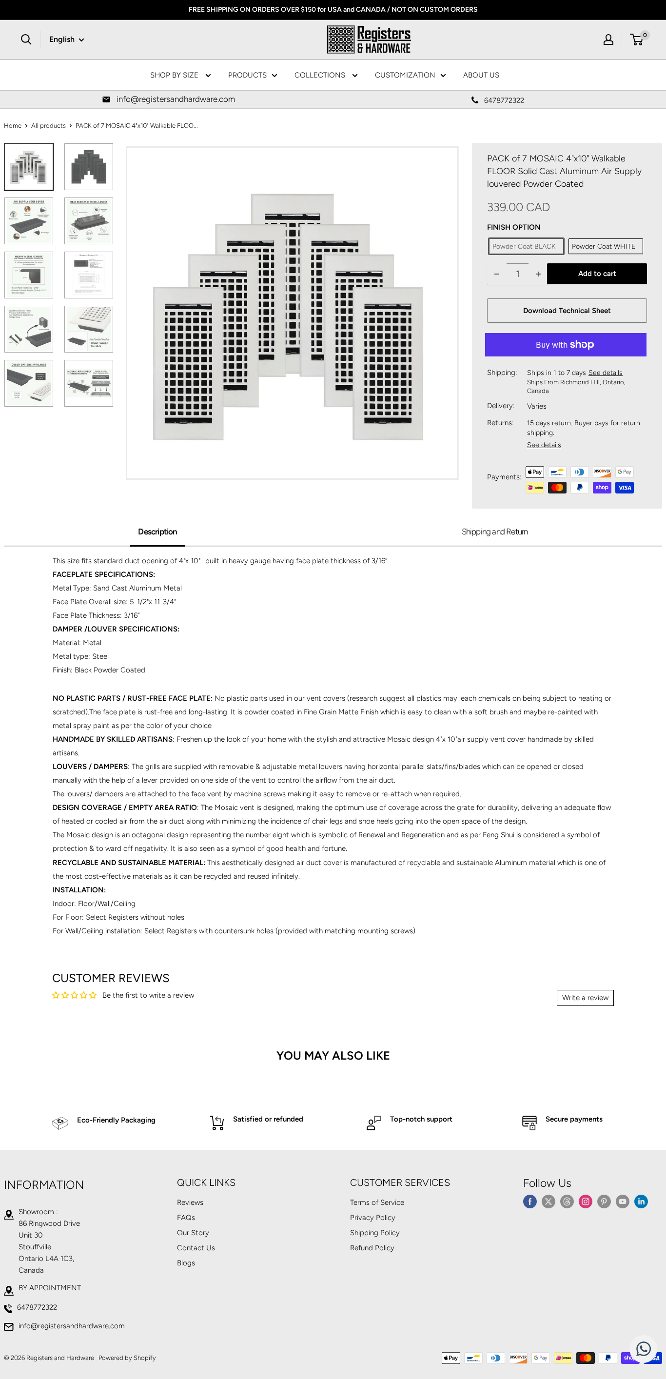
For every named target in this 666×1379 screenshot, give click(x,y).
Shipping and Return (495, 531)
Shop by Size (175, 75)
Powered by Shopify (127, 1357)
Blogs (186, 1263)
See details (605, 373)
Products (247, 75)
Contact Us (196, 1247)
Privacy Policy (372, 1217)
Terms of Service (377, 1202)
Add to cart (597, 273)
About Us (481, 75)
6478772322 (37, 1307)
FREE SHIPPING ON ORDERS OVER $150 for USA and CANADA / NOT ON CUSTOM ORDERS (333, 9)
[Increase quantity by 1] (538, 273)
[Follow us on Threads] (567, 1201)
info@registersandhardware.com (72, 1325)
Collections (320, 75)
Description (157, 531)
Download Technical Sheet (567, 310)
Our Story (193, 1232)
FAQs (186, 1217)
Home (12, 125)
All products (48, 125)
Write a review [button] (585, 997)
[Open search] (26, 39)
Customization (405, 75)
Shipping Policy (375, 1232)
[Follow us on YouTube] (622, 1201)
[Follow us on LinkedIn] (641, 1201)
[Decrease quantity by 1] (497, 273)
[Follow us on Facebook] (530, 1201)
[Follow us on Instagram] (585, 1201)
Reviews (190, 1202)
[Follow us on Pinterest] (604, 1201)
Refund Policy (372, 1247)
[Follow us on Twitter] (548, 1201)
